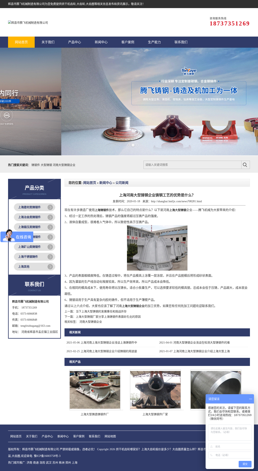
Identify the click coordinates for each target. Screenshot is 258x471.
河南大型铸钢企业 (64, 164)
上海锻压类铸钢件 (29, 227)
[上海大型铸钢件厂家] (155, 409)
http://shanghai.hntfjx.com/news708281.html (176, 201)
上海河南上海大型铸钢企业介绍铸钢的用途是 (102, 351)
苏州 (55, 462)
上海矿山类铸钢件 (29, 246)
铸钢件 (36, 164)
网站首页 (89, 182)
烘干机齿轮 (69, 3)
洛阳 (42, 462)
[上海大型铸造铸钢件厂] (95, 409)
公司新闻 (121, 182)
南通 (36, 462)
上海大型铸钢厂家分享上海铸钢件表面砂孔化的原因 (108, 316)
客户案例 (78, 436)
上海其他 (23, 266)
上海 (74, 462)
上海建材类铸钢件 (29, 207)
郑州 (68, 462)
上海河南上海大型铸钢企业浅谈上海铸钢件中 (102, 342)
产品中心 (47, 436)
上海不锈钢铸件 (28, 256)
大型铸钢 (47, 164)
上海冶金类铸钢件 (29, 217)
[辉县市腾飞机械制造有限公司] (28, 22)
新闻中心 (105, 182)
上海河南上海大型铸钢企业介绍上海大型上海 (194, 351)
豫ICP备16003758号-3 (47, 455)
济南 (29, 462)
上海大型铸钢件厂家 (155, 414)
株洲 (61, 462)
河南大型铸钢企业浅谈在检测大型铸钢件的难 (194, 342)
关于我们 (31, 436)
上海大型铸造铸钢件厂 (95, 414)
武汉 (49, 462)
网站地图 (110, 436)
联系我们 (94, 436)
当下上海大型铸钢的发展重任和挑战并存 (101, 311)
